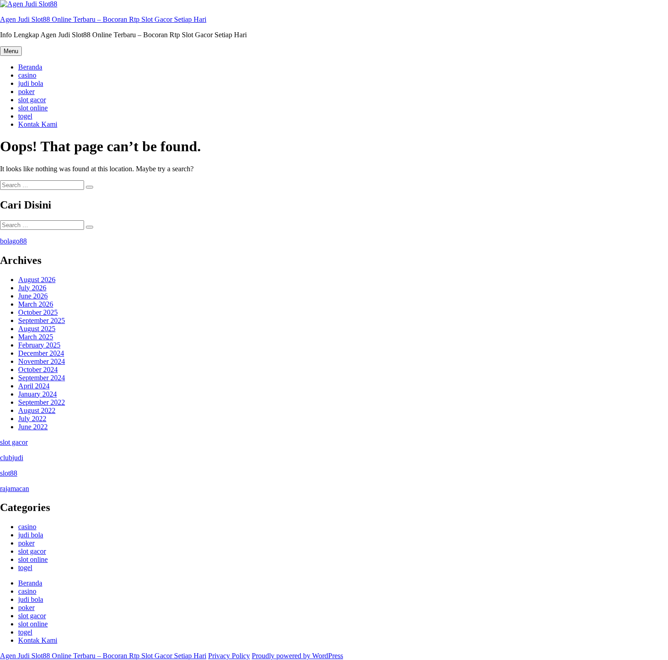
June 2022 (33, 427)
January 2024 (37, 394)
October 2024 (38, 369)
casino (27, 75)
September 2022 (41, 402)
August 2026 (36, 279)
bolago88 (13, 241)
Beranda (30, 67)
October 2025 (38, 312)
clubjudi (11, 458)
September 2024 (41, 378)
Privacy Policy (229, 656)
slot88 (8, 473)
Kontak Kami (37, 124)
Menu (11, 51)
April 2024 (34, 386)
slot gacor (32, 100)
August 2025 (36, 328)
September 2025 (41, 320)
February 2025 (39, 345)
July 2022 (32, 418)
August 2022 (36, 410)
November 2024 (41, 361)
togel (25, 116)
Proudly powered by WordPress (297, 656)
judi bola (30, 83)
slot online (33, 108)
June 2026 (33, 296)
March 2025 (35, 337)
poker (26, 91)
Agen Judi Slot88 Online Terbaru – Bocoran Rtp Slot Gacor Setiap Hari (103, 19)
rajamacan (14, 488)
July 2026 (32, 288)
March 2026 (35, 304)
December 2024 (41, 353)
